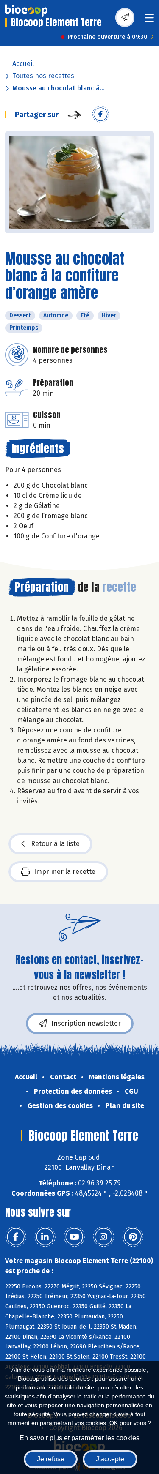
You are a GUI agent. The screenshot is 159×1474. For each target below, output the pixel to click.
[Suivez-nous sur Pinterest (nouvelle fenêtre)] (132, 1236)
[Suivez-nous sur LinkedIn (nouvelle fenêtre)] (45, 1236)
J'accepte (110, 1459)
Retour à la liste (55, 844)
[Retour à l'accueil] (26, 10)
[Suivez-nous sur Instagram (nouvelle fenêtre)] (103, 1236)
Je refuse (50, 1459)
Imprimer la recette (64, 872)
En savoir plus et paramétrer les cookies (79, 1437)
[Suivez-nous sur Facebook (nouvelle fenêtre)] (15, 1236)
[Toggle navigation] (149, 20)
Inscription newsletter (86, 1023)
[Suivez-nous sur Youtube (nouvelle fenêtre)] (74, 1236)
